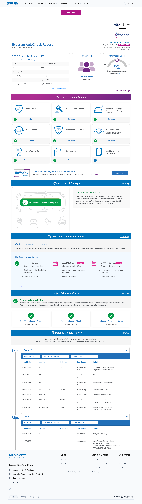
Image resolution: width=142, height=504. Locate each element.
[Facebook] (10, 470)
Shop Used (65, 460)
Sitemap (23, 497)
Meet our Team (124, 468)
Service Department (99, 464)
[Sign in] (133, 3)
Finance (64, 468)
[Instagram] (10, 489)
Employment (123, 472)
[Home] (12, 3)
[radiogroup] (13, 496)
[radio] (10, 496)
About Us (122, 460)
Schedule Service (98, 460)
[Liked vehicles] (129, 3)
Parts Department (98, 472)
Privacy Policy (33, 497)
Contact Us (123, 464)
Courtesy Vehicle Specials (71, 472)
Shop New (65, 464)
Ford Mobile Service (99, 468)
